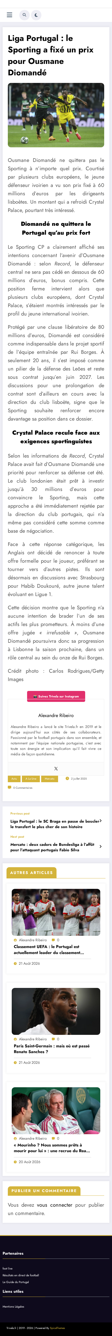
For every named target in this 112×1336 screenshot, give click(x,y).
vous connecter (54, 1205)
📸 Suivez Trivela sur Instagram (56, 696)
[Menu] (9, 15)
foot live (8, 1268)
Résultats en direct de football (21, 1275)
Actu (14, 779)
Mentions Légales (13, 1306)
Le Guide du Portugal (16, 1282)
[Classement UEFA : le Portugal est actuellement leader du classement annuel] (56, 912)
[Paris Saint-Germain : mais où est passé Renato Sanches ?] (56, 1011)
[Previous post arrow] (100, 821)
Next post (17, 837)
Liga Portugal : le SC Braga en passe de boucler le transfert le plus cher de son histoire (54, 824)
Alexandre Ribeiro (33, 940)
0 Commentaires (22, 788)
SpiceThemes (57, 1328)
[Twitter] (56, 769)
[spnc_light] (36, 15)
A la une (31, 779)
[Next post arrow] (100, 846)
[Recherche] (24, 15)
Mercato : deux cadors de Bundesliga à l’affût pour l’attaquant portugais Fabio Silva (52, 847)
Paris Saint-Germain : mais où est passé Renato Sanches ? (52, 1049)
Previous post (20, 813)
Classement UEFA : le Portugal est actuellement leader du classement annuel (47, 950)
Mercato (49, 779)
